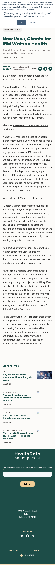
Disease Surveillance (13, 430)
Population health (12, 29)
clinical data (9, 392)
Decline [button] (33, 22)
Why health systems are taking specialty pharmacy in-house (17, 398)
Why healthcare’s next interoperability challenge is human (17, 377)
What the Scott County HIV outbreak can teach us (16, 416)
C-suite (6, 412)
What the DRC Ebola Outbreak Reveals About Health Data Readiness (18, 436)
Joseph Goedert (7, 68)
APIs (5, 372)
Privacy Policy (13, 550)
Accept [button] (22, 22)
